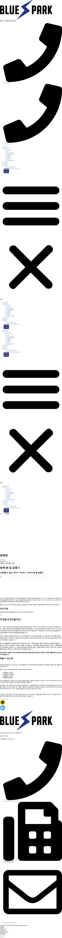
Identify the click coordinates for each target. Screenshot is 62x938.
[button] (31, 237)
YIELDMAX (9, 153)
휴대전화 (2, 932)
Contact (5, 163)
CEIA (8, 158)
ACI (7, 151)
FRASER (8, 150)
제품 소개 (6, 148)
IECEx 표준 (52, 600)
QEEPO (8, 155)
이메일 (2, 930)
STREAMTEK (10, 154)
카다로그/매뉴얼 (11, 166)
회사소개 (5, 146)
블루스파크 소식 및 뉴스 (13, 168)
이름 (1, 928)
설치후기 (5, 162)
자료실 (5, 165)
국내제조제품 (10, 160)
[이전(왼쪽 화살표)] (0, 937)
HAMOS (8, 157)
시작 (1, 615)
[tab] (2, 563)
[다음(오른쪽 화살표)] (2, 937)
